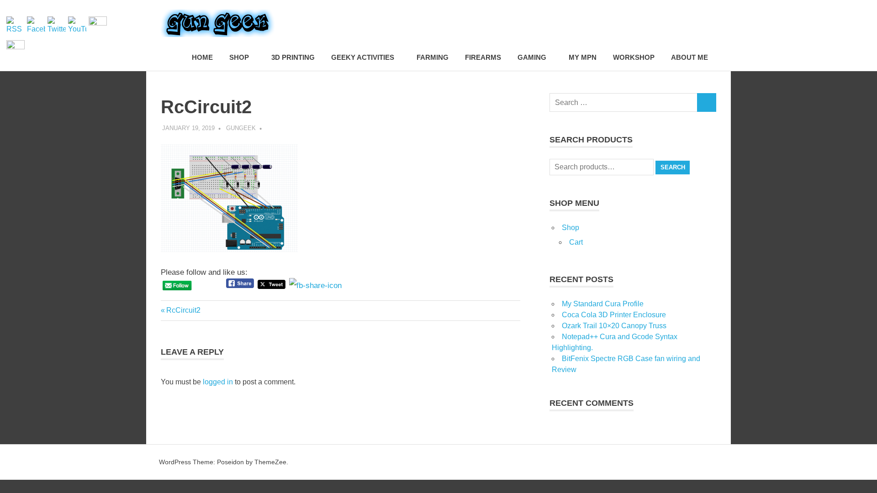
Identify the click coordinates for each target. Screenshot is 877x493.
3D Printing (293, 57)
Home (202, 57)
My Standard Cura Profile (603, 304)
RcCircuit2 (183, 310)
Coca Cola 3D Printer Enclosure (614, 315)
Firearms (483, 57)
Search (672, 167)
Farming (433, 57)
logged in (218, 382)
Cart (576, 242)
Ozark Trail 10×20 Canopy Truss (614, 326)
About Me (689, 57)
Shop (239, 57)
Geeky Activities (362, 57)
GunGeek (241, 128)
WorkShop (634, 57)
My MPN (583, 57)
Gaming (532, 57)
